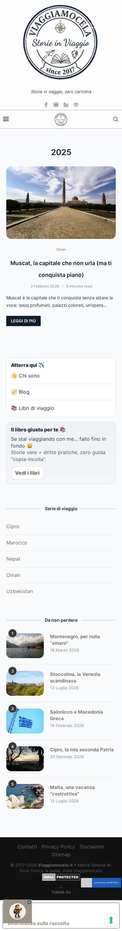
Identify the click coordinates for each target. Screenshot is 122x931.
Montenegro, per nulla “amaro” (75, 640)
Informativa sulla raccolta (38, 923)
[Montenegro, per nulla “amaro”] (25, 645)
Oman (13, 575)
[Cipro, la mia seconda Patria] (25, 758)
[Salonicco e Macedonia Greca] (25, 721)
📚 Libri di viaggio (32, 408)
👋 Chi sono (25, 376)
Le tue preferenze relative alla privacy (67, 910)
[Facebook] (46, 104)
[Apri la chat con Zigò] (17, 911)
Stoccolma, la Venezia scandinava (75, 677)
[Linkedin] (66, 104)
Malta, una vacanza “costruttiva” (72, 790)
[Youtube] (76, 104)
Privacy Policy (58, 846)
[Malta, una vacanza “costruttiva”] (25, 796)
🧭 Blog (20, 392)
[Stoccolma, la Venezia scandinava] (25, 683)
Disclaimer (92, 846)
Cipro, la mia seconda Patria (82, 750)
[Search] (116, 119)
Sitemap (61, 854)
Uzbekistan (19, 591)
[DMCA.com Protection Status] (61, 876)
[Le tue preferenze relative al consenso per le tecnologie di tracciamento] (111, 920)
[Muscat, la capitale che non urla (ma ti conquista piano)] (61, 202)
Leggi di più (23, 320)
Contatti (27, 846)
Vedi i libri (27, 473)
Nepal (13, 559)
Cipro (12, 526)
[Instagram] (56, 104)
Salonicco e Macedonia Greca (76, 715)
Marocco (16, 542)
